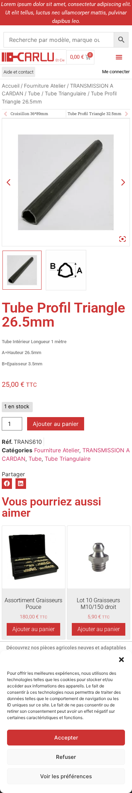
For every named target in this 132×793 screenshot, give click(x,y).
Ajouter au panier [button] (33, 629)
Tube (34, 93)
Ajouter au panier (55, 423)
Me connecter (116, 71)
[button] (121, 659)
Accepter (66, 737)
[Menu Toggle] (118, 57)
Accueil (10, 86)
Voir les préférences (66, 776)
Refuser (66, 757)
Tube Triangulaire (65, 93)
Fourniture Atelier (44, 86)
